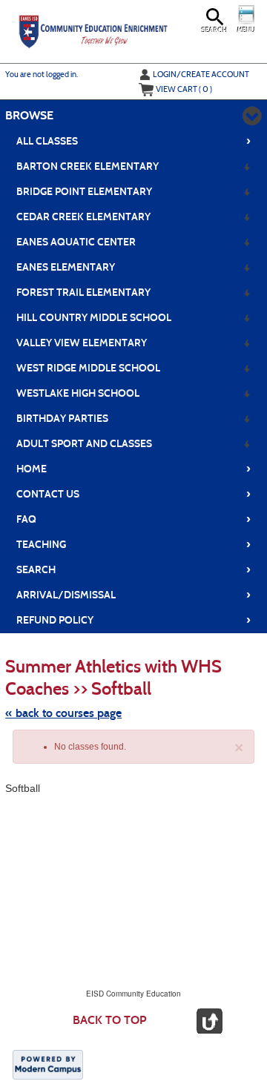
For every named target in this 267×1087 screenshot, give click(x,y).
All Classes (133, 141)
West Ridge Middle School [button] (88, 368)
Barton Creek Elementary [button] (87, 166)
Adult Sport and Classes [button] (84, 443)
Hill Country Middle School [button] (93, 317)
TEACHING (133, 544)
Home (133, 468)
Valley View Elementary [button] (81, 343)
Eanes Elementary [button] (65, 267)
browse (29, 115)
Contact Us (133, 493)
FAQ (133, 519)
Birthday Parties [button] (62, 418)
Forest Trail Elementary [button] (83, 292)
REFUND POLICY (133, 620)
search (215, 30)
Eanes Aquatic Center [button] (76, 242)
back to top (109, 1020)
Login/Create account (201, 74)
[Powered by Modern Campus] (48, 1064)
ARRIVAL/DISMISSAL (133, 594)
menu (246, 30)
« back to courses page (63, 713)
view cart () (184, 89)
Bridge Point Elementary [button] (84, 191)
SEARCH (133, 569)
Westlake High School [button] (77, 393)
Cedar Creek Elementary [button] (83, 217)
